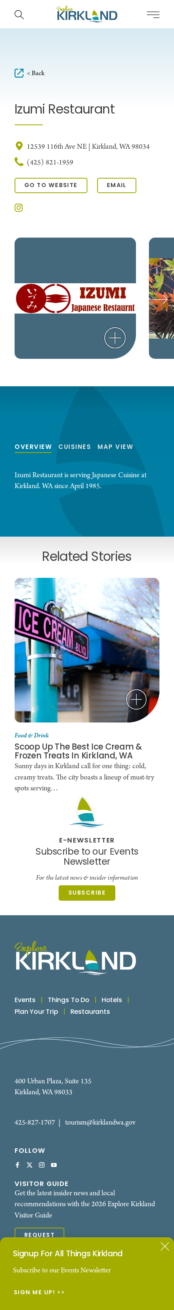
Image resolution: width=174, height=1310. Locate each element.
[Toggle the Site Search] (19, 14)
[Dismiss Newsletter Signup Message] (165, 1246)
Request (39, 1235)
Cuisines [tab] (74, 447)
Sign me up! (34, 1293)
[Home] (87, 14)
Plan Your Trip (36, 1012)
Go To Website (51, 186)
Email (117, 186)
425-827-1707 (35, 1122)
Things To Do (68, 1000)
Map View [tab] (115, 447)
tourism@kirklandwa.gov (100, 1122)
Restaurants (90, 1012)
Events (25, 1000)
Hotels (112, 1000)
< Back (36, 73)
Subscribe (87, 893)
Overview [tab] (33, 447)
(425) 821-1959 (50, 162)
